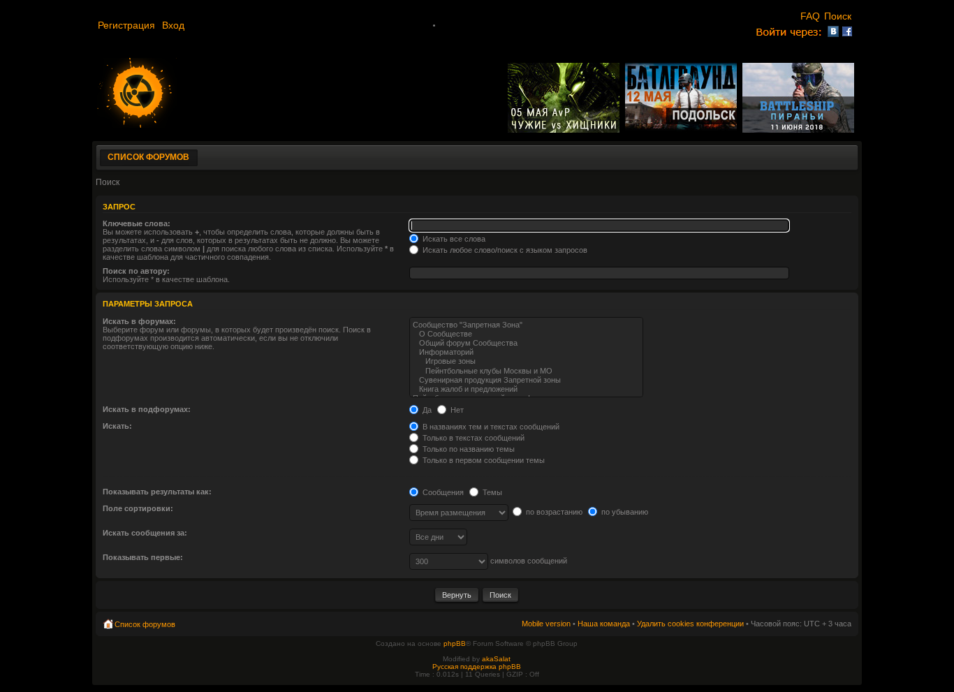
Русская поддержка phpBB (476, 666)
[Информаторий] (526, 352)
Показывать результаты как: (157, 491)
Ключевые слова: (136, 223)
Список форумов (148, 157)
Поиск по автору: (136, 271)
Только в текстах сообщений (472, 438)
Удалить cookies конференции (690, 623)
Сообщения (442, 492)
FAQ (810, 16)
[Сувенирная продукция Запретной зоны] (526, 380)
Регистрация (128, 25)
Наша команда (604, 623)
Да (426, 410)
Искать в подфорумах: (147, 409)
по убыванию (623, 512)
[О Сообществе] (526, 334)
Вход (173, 25)
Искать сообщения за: (145, 533)
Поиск (839, 16)
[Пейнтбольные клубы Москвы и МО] (526, 371)
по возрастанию (553, 512)
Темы (491, 492)
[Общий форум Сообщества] (526, 343)
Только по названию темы (467, 449)
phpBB (454, 643)
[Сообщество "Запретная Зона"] (526, 325)
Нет (456, 410)
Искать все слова (452, 239)
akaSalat (496, 659)
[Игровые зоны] (526, 361)
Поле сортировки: (138, 508)
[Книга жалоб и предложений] (526, 389)
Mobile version (546, 623)
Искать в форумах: (139, 321)
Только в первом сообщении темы (482, 460)
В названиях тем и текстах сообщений (489, 426)
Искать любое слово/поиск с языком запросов (503, 250)
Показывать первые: (143, 557)
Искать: (117, 426)
